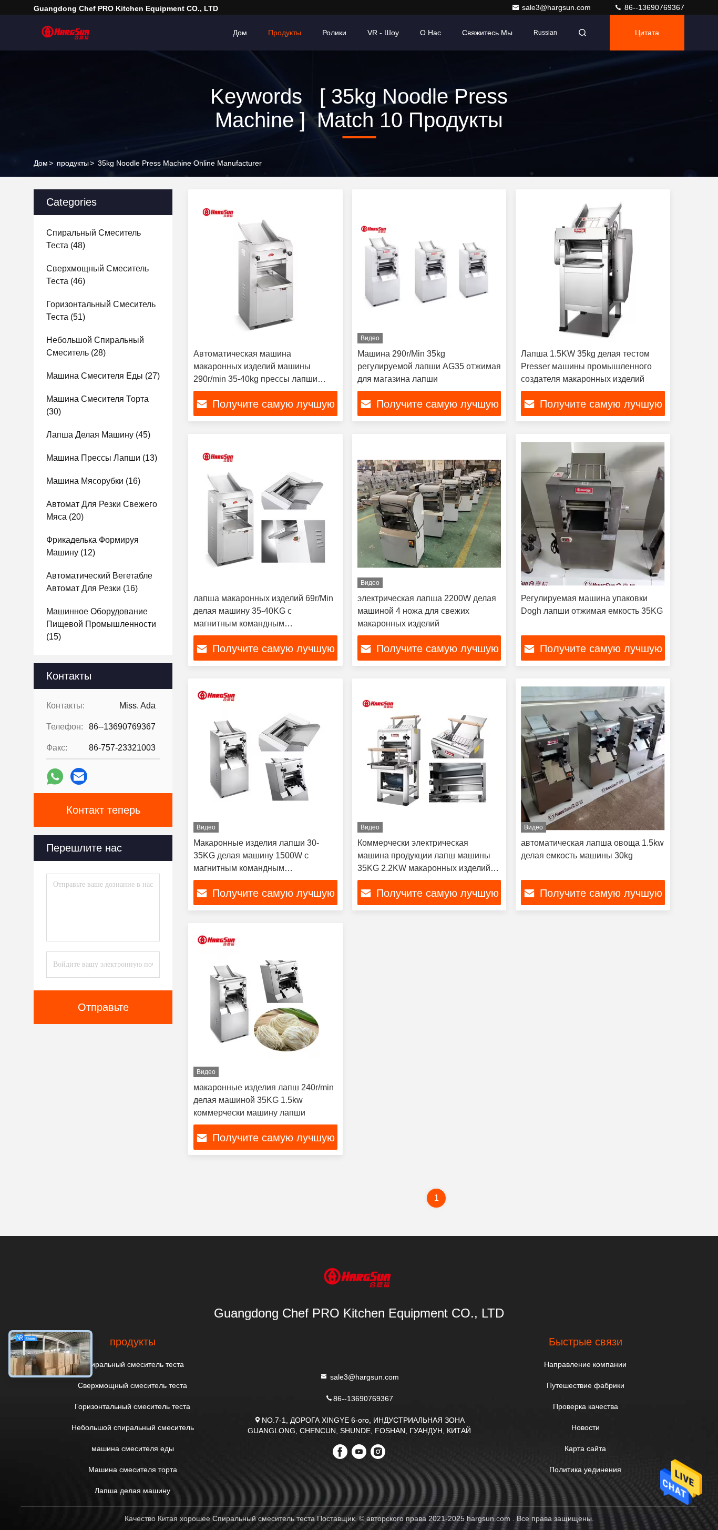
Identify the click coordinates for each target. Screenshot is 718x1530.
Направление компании (585, 1364)
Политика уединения (585, 1469)
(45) (98, 434)
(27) (103, 375)
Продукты (284, 32)
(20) (101, 510)
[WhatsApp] (55, 776)
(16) (93, 481)
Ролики (334, 32)
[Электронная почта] (79, 776)
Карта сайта (585, 1448)
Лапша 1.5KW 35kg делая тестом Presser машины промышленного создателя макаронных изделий (586, 366)
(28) (95, 346)
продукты (73, 163)
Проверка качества (585, 1406)
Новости (585, 1427)
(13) (101, 457)
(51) (101, 310)
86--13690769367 (653, 7)
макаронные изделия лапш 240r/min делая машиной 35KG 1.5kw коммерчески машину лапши (263, 1100)
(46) (97, 275)
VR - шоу (383, 32)
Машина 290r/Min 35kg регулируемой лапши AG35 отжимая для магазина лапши (429, 366)
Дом (240, 32)
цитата (647, 32)
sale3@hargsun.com (557, 7)
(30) (97, 405)
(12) (92, 546)
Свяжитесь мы (487, 32)
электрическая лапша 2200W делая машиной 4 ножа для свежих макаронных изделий (426, 611)
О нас (430, 32)
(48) (93, 239)
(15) (101, 624)
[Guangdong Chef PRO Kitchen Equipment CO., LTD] (67, 32)
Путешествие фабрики (585, 1385)
